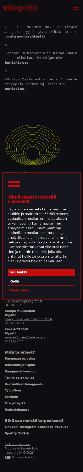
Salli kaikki (18, 272)
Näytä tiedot (20, 290)
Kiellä (14, 281)
